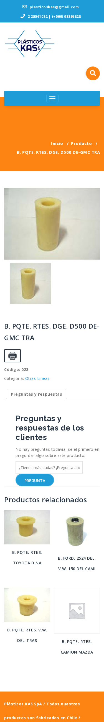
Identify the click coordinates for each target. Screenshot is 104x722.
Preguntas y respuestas (36, 394)
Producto (81, 143)
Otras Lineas (37, 378)
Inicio (57, 143)
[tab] (36, 394)
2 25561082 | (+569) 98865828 (54, 16)
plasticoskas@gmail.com (54, 6)
